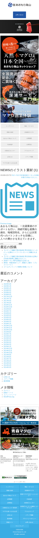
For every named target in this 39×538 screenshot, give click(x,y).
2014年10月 (8, 353)
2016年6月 (7, 313)
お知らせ (9, 157)
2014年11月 (8, 350)
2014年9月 (7, 355)
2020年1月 (7, 288)
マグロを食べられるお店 (10, 163)
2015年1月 (7, 346)
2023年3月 (7, 284)
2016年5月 (7, 315)
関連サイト (9, 522)
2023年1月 (7, 286)
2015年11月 (8, 328)
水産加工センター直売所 (10, 507)
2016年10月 (8, 307)
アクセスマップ (29, 150)
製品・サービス (29, 126)
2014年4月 (7, 365)
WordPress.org (9, 397)
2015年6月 (7, 336)
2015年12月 (8, 325)
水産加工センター (10, 150)
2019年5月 (7, 290)
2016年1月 (7, 323)
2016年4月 (7, 317)
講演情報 (7, 381)
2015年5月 (7, 338)
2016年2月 (7, 321)
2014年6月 (7, 361)
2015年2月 (7, 344)
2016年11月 (8, 305)
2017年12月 (8, 296)
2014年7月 (7, 359)
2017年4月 (7, 300)
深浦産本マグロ (29, 132)
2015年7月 (7, 334)
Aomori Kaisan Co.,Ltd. (19, 532)
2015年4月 (7, 340)
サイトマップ (19, 526)
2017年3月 (7, 303)
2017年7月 (7, 298)
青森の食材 (10, 132)
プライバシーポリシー (29, 518)
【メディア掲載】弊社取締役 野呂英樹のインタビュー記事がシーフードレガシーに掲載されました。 (21, 252)
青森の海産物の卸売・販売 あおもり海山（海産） (19, 5)
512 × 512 (15, 175)
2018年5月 (7, 294)
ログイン (7, 390)
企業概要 (29, 138)
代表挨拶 (9, 144)
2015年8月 (7, 332)
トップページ (10, 126)
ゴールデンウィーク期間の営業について (18, 267)
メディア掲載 (29, 157)
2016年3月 (7, 319)
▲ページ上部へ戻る (19, 481)
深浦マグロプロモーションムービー (29, 494)
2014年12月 (8, 348)
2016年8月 (7, 309)
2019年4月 (7, 292)
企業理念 (29, 144)
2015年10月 (8, 330)
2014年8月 (7, 357)
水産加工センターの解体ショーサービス (29, 507)
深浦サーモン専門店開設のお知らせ (16, 260)
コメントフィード (10, 395)
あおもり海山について (9, 138)
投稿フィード (8, 393)
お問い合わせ (19, 15)
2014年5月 (7, 363)
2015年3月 (7, 342)
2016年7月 (7, 311)
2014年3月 (7, 367)
